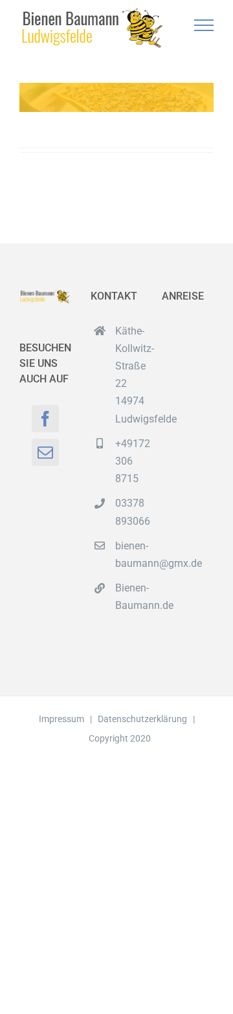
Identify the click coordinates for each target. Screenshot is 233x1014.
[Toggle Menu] (204, 25)
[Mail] (45, 452)
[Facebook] (45, 418)
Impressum (61, 719)
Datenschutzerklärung (142, 719)
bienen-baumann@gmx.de (128, 554)
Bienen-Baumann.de (128, 597)
